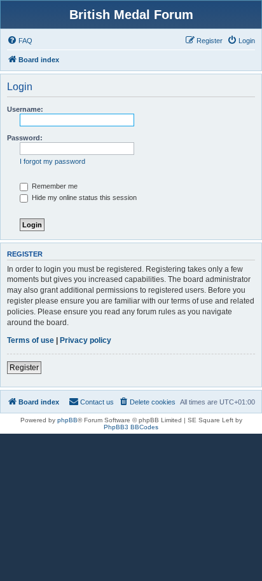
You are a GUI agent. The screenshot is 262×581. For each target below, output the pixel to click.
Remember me (54, 186)
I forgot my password (52, 161)
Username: (25, 109)
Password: (25, 138)
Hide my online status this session (83, 197)
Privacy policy (85, 340)
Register (24, 367)
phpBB (67, 420)
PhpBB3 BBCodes (131, 427)
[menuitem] (19, 40)
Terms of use (30, 340)
